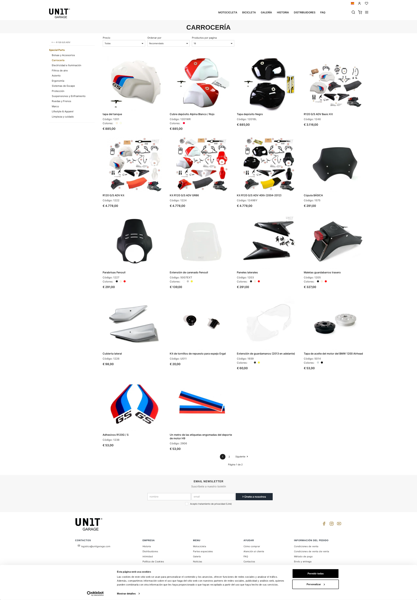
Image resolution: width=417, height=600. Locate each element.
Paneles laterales (247, 272)
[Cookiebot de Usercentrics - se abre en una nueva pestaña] (95, 593)
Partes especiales (203, 551)
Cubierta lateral (112, 353)
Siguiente (240, 456)
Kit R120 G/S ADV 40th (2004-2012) (259, 195)
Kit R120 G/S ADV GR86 (184, 195)
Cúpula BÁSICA (313, 195)
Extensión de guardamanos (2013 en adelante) (266, 353)
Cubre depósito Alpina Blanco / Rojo (192, 114)
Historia (283, 12)
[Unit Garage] (89, 524)
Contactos (249, 561)
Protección (58, 91)
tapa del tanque (112, 114)
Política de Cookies (153, 561)
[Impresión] (155, 61)
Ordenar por (154, 37)
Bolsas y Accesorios (63, 55)
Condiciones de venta (306, 546)
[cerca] (353, 12)
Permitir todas (316, 573)
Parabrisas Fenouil (114, 272)
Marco (55, 106)
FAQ (246, 556)
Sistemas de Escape (63, 85)
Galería (266, 12)
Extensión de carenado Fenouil (189, 272)
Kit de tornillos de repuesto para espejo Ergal (198, 353)
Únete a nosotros (255, 496)
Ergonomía (58, 80)
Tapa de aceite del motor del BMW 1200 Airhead (333, 353)
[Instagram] (331, 524)
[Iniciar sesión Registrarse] (359, 3)
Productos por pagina (204, 37)
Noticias (197, 561)
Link (229, 504)
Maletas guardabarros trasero (322, 272)
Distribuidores (304, 12)
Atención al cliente (254, 551)
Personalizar (314, 584)
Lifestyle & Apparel (62, 111)
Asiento (56, 75)
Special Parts (57, 50)
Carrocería (58, 60)
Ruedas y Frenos (61, 101)
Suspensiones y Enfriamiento (69, 96)
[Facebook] (323, 524)
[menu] (367, 12)
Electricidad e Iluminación (66, 65)
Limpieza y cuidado (63, 116)
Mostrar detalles (126, 593)
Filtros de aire (60, 70)
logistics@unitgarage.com (95, 546)
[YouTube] (338, 524)
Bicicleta (249, 12)
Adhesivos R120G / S (116, 434)
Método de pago (303, 556)
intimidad (148, 556)
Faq (322, 12)
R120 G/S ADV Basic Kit (318, 114)
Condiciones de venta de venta (311, 551)
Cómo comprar (252, 546)
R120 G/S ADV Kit (113, 195)
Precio (106, 37)
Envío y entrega (303, 561)
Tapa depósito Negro (250, 114)
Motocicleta (227, 12)
